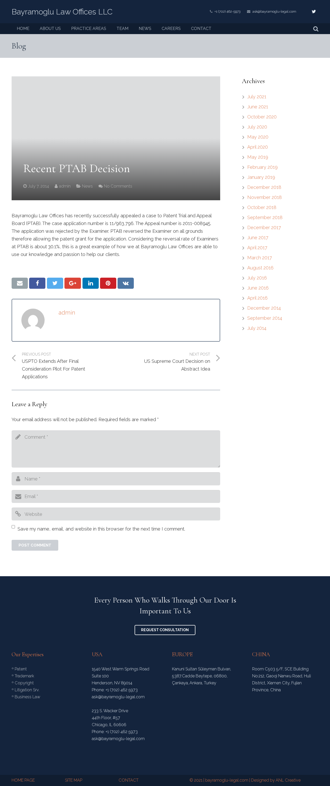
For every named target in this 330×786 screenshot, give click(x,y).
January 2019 (261, 177)
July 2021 (256, 96)
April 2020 (257, 147)
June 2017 (257, 237)
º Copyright (23, 682)
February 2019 (262, 167)
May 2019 (257, 157)
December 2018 (264, 187)
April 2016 (257, 298)
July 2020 (257, 127)
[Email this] (20, 283)
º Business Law (26, 696)
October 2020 (262, 116)
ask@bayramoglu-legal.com (274, 11)
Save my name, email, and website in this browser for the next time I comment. (101, 529)
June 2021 (257, 106)
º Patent (19, 669)
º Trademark (23, 675)
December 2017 (264, 227)
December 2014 (264, 308)
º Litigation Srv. (25, 689)
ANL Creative (288, 780)
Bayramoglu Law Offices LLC (62, 11)
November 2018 (264, 197)
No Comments (118, 186)
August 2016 (260, 267)
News (87, 186)
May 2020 (257, 137)
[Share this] (37, 283)
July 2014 (256, 328)
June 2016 (258, 288)
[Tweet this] (55, 283)
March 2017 (259, 257)
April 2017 (257, 247)
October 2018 (261, 207)
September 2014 (264, 318)
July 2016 (257, 277)
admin (65, 186)
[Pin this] (108, 283)
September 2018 (265, 217)
